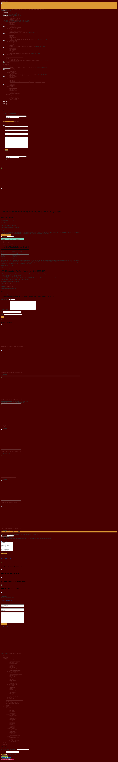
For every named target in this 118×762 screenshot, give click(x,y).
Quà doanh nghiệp (13, 675)
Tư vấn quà (6, 706)
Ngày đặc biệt (9, 720)
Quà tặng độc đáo (13, 683)
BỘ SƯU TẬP (9, 701)
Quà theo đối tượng (10, 714)
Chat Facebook (6, 757)
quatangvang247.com (15, 653)
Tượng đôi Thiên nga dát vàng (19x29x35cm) (11, 399)
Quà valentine (12, 685)
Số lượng (4, 236)
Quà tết (10, 681)
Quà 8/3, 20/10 (12, 691)
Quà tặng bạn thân (13, 663)
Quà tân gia (11, 678)
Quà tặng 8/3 (12, 726)
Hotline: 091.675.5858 (7, 759)
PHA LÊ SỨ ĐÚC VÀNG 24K (12, 704)
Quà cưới (11, 694)
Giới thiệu (5, 657)
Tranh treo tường (10, 698)
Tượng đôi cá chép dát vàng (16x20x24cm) (11, 451)
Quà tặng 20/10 (12, 82)
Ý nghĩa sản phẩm (13, 741)
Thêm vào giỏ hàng (5, 237)
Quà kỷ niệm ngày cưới (14, 696)
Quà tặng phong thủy (14, 739)
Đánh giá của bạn (5, 299)
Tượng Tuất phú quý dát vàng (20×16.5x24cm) (11, 372)
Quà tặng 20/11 (12, 689)
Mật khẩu (3, 752)
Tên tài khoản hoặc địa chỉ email (8, 749)
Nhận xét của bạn (5, 309)
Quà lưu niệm (12, 676)
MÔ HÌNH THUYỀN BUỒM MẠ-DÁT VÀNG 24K (17, 9)
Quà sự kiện (11, 679)
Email (2, 314)
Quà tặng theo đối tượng (12, 16)
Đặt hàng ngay (4, 553)
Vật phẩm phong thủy (14, 740)
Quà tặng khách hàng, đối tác (15, 674)
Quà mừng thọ (12, 687)
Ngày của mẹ (12, 723)
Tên (2, 312)
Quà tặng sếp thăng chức (15, 670)
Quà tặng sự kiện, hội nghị (12, 671)
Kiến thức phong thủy (14, 737)
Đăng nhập (3, 754)
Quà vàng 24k (9, 286)
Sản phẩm (5, 658)
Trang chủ (3, 9)
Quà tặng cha (12, 717)
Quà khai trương (12, 680)
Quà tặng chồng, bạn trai (14, 18)
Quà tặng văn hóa (13, 672)
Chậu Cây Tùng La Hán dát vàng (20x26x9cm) (11, 426)
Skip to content (4, 1)
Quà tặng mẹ (12, 665)
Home (4, 656)
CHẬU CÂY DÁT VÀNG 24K (12, 702)
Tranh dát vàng (9, 697)
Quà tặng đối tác (13, 718)
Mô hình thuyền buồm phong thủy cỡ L (38, 9)
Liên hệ (5, 744)
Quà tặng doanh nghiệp (14, 735)
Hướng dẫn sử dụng (8, 244)
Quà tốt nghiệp (12, 692)
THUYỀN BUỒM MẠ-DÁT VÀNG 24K (14, 700)
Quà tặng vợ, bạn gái (13, 19)
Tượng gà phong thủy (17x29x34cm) (9, 502)
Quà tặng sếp (12, 24)
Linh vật (8, 705)
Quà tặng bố (11, 23)
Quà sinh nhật (12, 693)
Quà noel (11, 688)
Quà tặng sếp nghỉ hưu (14, 669)
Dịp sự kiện (8, 707)
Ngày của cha (12, 722)
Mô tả (4, 241)
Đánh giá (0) (6, 242)
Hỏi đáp (5, 742)
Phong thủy (8, 736)
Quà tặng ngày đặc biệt (11, 684)
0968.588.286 (8, 284)
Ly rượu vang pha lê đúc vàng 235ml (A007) (11, 528)
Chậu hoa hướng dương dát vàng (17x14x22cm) (12, 346)
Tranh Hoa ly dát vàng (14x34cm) (8, 477)
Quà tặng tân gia (12, 713)
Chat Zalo (5, 756)
